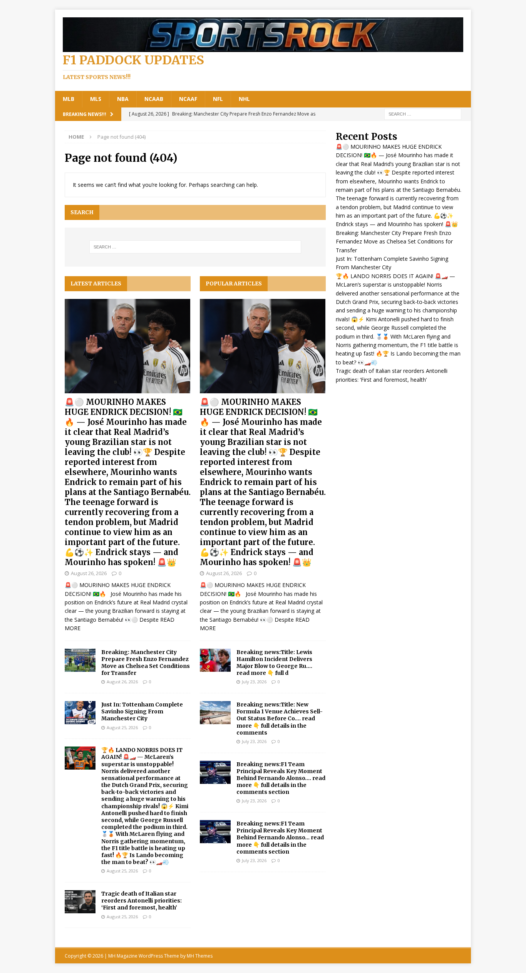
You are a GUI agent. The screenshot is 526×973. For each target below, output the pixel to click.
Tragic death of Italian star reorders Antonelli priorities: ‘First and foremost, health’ (141, 900)
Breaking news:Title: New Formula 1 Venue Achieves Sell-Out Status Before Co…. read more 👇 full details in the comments (279, 718)
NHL (244, 98)
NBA (123, 98)
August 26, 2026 (89, 573)
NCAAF (188, 98)
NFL (218, 98)
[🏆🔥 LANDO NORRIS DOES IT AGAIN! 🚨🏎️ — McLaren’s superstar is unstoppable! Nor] (80, 758)
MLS (95, 98)
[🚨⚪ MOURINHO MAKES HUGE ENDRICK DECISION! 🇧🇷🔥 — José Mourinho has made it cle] (128, 346)
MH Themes (200, 956)
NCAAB (153, 98)
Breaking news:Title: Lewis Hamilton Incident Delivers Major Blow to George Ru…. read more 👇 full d (274, 663)
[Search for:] (422, 113)
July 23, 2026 (254, 681)
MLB (68, 98)
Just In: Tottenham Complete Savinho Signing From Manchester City (142, 711)
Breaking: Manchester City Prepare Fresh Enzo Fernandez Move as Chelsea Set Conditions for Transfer (145, 663)
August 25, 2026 (122, 727)
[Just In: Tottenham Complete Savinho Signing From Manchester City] (80, 712)
